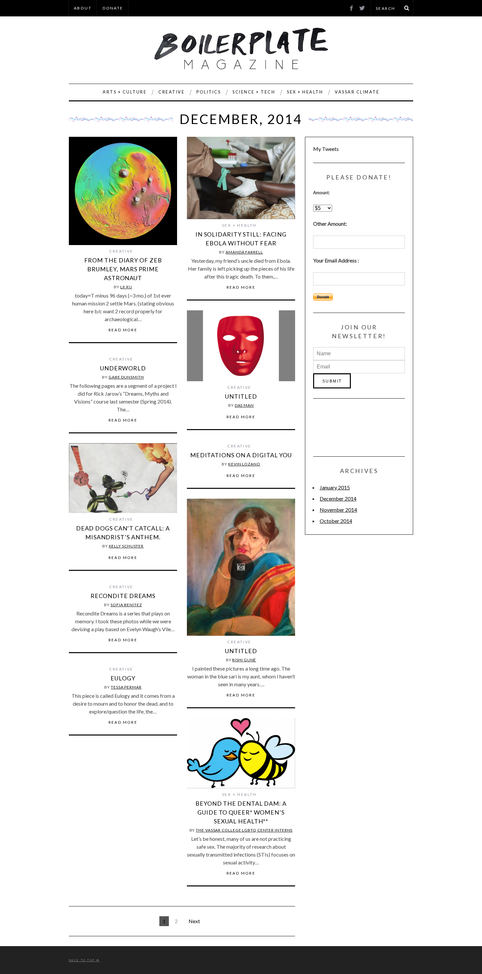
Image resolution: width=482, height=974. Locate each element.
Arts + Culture (125, 92)
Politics (208, 92)
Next (194, 921)
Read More (123, 330)
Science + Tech (253, 92)
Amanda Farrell (244, 252)
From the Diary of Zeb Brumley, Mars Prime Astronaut (123, 269)
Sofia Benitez (126, 604)
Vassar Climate (357, 92)
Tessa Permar (126, 687)
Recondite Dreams (122, 595)
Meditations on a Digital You (241, 455)
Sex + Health (305, 92)
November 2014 (338, 510)
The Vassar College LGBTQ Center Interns (244, 830)
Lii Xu (126, 286)
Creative (171, 92)
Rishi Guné (244, 659)
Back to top (82, 960)
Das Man (244, 405)
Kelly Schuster (126, 546)
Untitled (241, 396)
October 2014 (336, 521)
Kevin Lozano (244, 464)
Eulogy (122, 678)
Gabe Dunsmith (126, 377)
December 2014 (338, 498)
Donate (113, 8)
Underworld (123, 368)
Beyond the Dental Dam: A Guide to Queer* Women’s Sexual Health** (241, 812)
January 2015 (335, 487)
